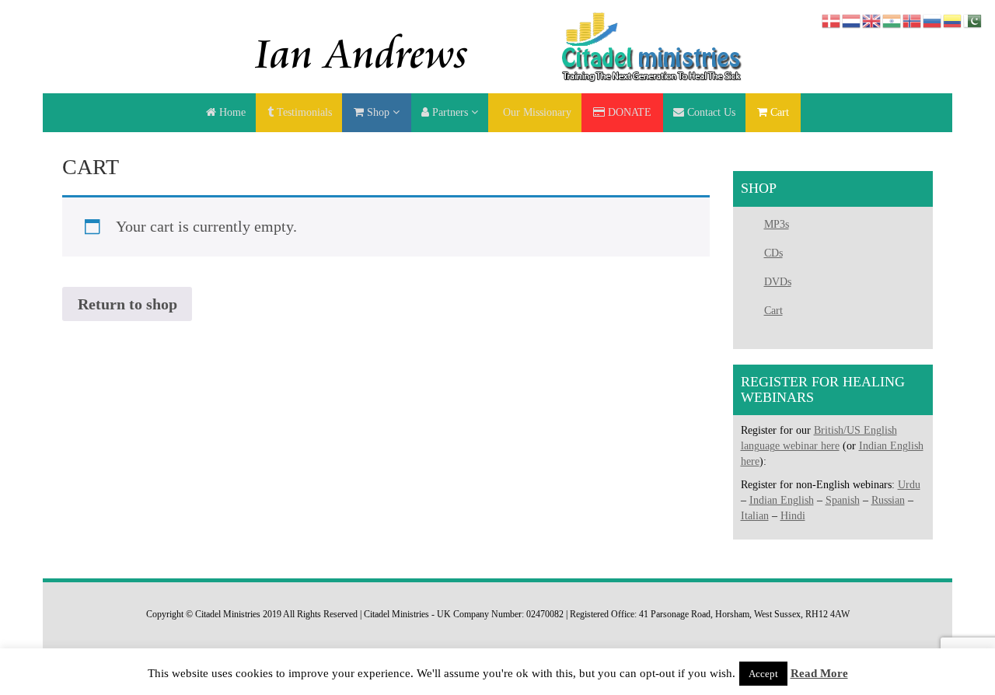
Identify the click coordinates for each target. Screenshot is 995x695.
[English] (872, 20)
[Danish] (832, 20)
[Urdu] (973, 20)
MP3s (776, 224)
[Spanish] (953, 20)
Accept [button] (763, 673)
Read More (819, 673)
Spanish (843, 500)
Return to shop (127, 304)
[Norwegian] (912, 20)
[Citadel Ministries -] (497, 45)
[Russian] (933, 20)
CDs (773, 253)
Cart (773, 310)
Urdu (909, 485)
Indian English (781, 500)
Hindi (792, 516)
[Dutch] (852, 20)
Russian (888, 500)
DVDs (777, 282)
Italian (755, 516)
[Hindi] (892, 20)
